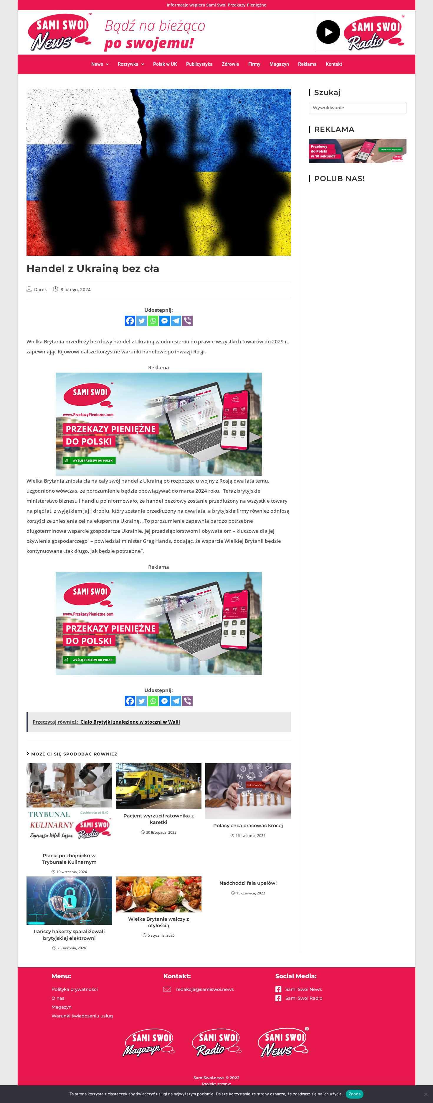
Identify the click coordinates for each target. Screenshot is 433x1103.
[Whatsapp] (153, 321)
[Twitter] (141, 321)
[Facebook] (130, 321)
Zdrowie (230, 64)
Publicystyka (199, 64)
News (97, 64)
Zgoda (355, 1093)
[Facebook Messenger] (164, 321)
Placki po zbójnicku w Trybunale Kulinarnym (69, 859)
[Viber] (187, 321)
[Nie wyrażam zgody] (426, 1094)
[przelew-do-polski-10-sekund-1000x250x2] (357, 150)
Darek (40, 289)
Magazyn (279, 64)
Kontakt (334, 64)
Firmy (254, 64)
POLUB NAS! (339, 178)
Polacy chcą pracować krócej (248, 825)
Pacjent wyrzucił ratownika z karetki (158, 819)
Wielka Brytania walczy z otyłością (158, 922)
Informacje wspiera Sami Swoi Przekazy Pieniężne (216, 5)
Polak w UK (165, 64)
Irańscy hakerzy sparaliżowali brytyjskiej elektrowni (69, 935)
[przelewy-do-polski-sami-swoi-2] (159, 423)
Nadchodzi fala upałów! (248, 883)
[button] (100, 64)
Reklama (307, 64)
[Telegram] (176, 321)
